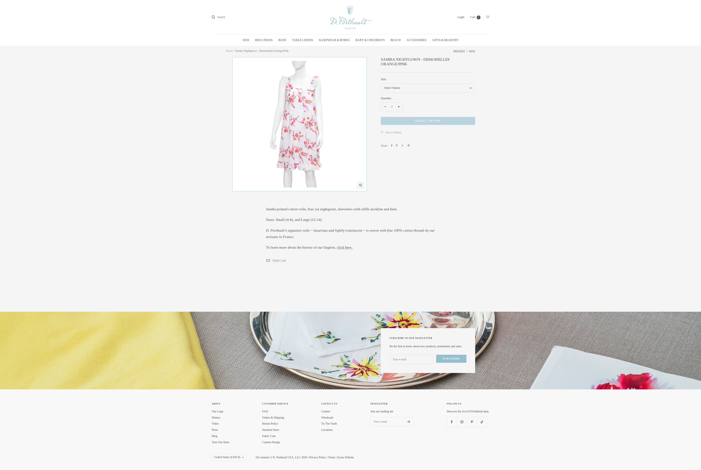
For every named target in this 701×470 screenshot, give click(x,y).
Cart (474, 17)
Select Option (428, 120)
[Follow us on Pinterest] (472, 422)
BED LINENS (264, 40)
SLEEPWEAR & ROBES (334, 40)
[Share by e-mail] (408, 145)
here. (486, 411)
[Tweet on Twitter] (402, 145)
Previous (459, 51)
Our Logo (217, 411)
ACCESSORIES (416, 40)
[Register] (408, 421)
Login (460, 17)
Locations (327, 429)
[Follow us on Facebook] (452, 422)
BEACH (395, 40)
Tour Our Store (220, 442)
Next (472, 51)
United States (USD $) (227, 457)
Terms (331, 457)
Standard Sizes (270, 429)
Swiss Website (345, 457)
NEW (246, 40)
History (216, 417)
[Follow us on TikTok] (482, 422)
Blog (214, 436)
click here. (345, 247)
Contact (325, 411)
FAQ (265, 411)
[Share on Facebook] (391, 145)
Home (229, 50)
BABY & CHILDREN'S (370, 40)
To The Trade (329, 423)
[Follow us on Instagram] (462, 422)
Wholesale (327, 417)
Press (215, 429)
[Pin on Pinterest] (397, 145)
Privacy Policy (317, 457)
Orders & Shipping (273, 417)
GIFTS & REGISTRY (445, 40)
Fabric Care (279, 260)
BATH (282, 40)
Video (215, 423)
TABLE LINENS (302, 40)
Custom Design (271, 442)
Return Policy (270, 423)
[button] (391, 132)
